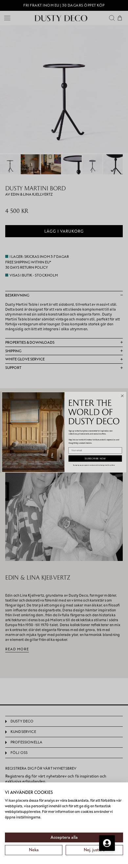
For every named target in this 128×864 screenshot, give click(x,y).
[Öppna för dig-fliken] (107, 843)
